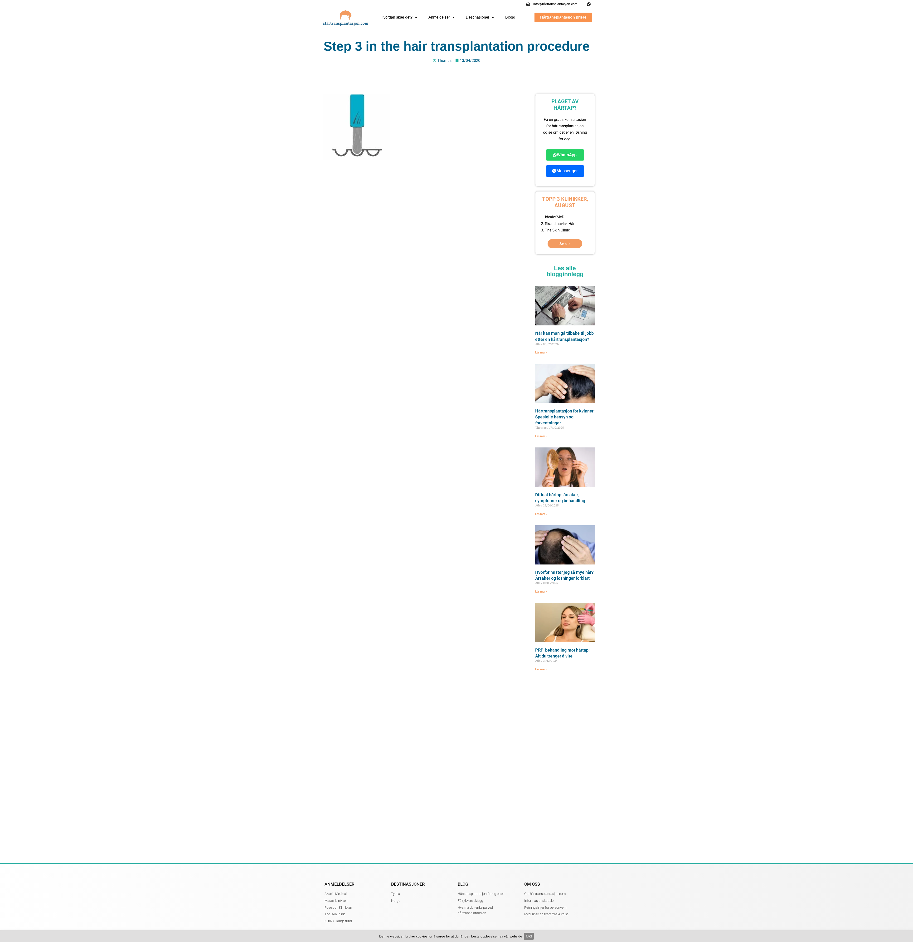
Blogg (510, 17)
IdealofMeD (554, 217)
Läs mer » (541, 352)
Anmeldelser (439, 17)
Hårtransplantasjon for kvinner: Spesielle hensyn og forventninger (565, 416)
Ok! (529, 936)
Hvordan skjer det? (397, 17)
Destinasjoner (477, 17)
